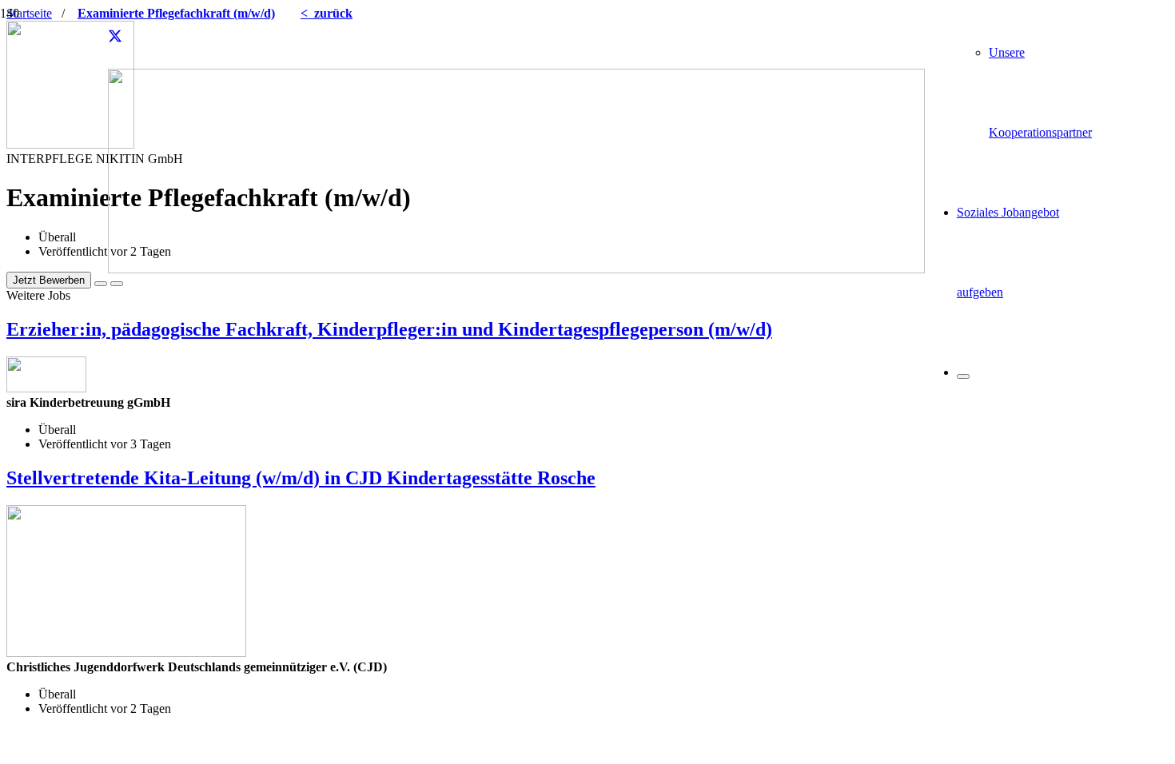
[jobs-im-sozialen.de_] (516, 269)
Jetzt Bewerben (49, 280)
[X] (115, 37)
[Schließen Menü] (963, 376)
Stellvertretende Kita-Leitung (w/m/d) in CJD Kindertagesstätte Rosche (300, 478)
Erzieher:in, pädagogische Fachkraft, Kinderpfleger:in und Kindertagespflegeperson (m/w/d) (389, 329)
